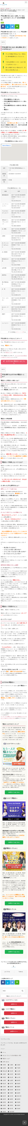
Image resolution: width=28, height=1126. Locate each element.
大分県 (18, 1071)
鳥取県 (4, 1111)
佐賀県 (4, 1068)
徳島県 (11, 1086)
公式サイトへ (14, 1031)
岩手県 (11, 1083)
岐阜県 (18, 1080)
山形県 (4, 1080)
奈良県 (11, 1074)
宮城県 (18, 1074)
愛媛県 (18, 1086)
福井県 (4, 1099)
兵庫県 (11, 1068)
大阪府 (4, 1074)
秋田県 (4, 1102)
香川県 (11, 1108)
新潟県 (11, 1089)
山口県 (18, 1077)
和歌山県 (5, 1071)
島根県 (18, 1083)
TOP (3, 8)
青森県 (18, 1105)
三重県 (11, 1064)
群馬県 (11, 1102)
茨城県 (18, 1102)
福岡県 (11, 1099)
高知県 (18, 1108)
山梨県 (11, 1080)
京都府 (18, 1064)
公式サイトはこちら (14, 792)
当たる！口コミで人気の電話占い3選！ (12, 1055)
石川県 (11, 1096)
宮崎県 (4, 1077)
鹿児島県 (12, 1111)
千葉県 (18, 1068)
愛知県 (4, 1089)
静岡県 (4, 1108)
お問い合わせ (6, 1061)
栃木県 (4, 1093)
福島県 (18, 1099)
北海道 (4, 1064)
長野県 (11, 1105)
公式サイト (14, 1004)
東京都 (7, 8)
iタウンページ (19, 332)
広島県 (4, 1086)
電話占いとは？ (9, 352)
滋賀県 (18, 1093)
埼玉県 (11, 1071)
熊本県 (4, 1096)
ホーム (4, 1052)
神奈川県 (19, 1096)
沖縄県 (11, 1093)
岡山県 (4, 1083)
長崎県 (4, 1105)
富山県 (11, 1077)
